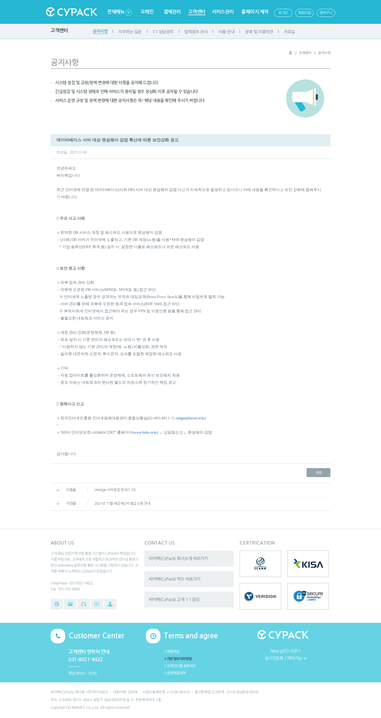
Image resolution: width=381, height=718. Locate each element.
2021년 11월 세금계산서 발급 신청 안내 (122, 503)
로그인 (283, 13)
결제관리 (172, 12)
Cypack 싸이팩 (71, 12)
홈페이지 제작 (254, 12)
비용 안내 (226, 32)
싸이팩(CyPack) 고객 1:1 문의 (174, 600)
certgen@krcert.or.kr (190, 418)
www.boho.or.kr (145, 432)
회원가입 (304, 13)
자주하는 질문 (130, 32)
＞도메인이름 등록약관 (180, 666)
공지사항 (100, 31)
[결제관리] (70, 604)
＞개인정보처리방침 (178, 659)
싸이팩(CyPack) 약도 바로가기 (174, 579)
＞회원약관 (171, 651)
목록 (319, 473)
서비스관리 (223, 12)
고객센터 (196, 12)
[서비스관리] (97, 604)
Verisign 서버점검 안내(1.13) (115, 490)
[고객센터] (83, 604)
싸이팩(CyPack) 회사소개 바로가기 (178, 558)
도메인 (147, 12)
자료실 (289, 32)
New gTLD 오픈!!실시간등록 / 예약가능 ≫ (286, 654)
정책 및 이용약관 (259, 32)
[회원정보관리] (110, 604)
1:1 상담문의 (163, 32)
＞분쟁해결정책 (175, 673)
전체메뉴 (115, 12)
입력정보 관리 (196, 32)
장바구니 (326, 13)
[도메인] (57, 604)
